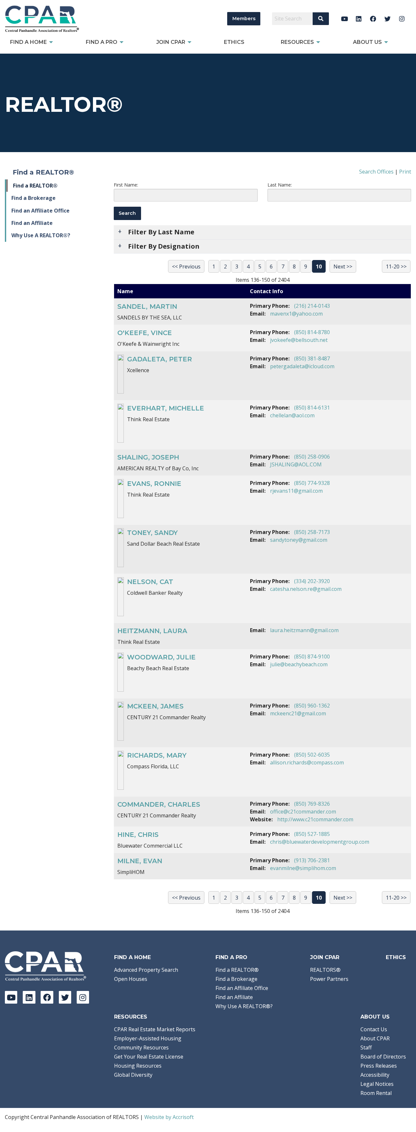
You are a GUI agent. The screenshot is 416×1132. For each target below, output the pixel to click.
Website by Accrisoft (169, 1117)
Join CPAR (324, 957)
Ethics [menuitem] (234, 42)
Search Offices (376, 171)
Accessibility (374, 1074)
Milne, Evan (139, 861)
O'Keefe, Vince (144, 333)
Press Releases (378, 1065)
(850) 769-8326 (312, 803)
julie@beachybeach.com (299, 664)
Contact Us (373, 1029)
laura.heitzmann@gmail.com (304, 630)
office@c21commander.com (303, 811)
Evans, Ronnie (154, 484)
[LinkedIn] (359, 19)
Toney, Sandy (152, 533)
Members (243, 18)
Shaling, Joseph (148, 457)
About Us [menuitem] (367, 42)
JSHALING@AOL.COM (296, 464)
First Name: (126, 185)
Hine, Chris (138, 835)
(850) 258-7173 (312, 532)
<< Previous (186, 266)
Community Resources (141, 1047)
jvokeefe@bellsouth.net (299, 340)
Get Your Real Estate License (148, 1056)
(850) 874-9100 (312, 656)
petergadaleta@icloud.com (302, 366)
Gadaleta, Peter (159, 359)
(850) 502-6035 (312, 754)
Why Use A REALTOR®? (40, 235)
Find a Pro (231, 957)
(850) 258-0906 (312, 456)
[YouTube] (344, 19)
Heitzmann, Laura (152, 631)
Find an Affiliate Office (40, 210)
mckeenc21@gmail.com (298, 713)
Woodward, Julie (161, 657)
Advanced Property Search (146, 969)
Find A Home (132, 957)
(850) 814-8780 (312, 332)
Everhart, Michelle (165, 408)
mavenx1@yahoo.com (296, 313)
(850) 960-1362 (312, 705)
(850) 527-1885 (312, 834)
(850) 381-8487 (312, 358)
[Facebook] (373, 19)
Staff (366, 1047)
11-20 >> (396, 266)
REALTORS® (325, 969)
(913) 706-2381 (312, 860)
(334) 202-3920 (312, 581)
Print (405, 171)
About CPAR (375, 1038)
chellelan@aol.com (292, 415)
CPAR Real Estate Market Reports (154, 1029)
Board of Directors (383, 1056)
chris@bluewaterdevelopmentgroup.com (319, 841)
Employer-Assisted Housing (147, 1038)
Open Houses (130, 978)
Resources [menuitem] (297, 42)
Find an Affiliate (32, 223)
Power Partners (329, 978)
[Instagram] (402, 19)
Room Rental (376, 1093)
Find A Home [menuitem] (28, 42)
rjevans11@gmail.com (296, 490)
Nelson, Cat (150, 582)
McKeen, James (155, 706)
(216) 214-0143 (312, 305)
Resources (130, 1017)
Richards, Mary (157, 755)
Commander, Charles (158, 804)
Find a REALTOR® (35, 185)
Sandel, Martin (147, 306)
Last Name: (279, 185)
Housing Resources (138, 1065)
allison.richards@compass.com (307, 762)
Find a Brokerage (33, 198)
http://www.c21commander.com (315, 819)
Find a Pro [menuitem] (101, 42)
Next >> (342, 266)
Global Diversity (133, 1074)
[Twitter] (388, 19)
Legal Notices (377, 1083)
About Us (375, 1017)
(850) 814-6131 (312, 407)
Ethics (396, 957)
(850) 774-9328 (312, 483)
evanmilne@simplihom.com (303, 868)
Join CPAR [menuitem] (170, 42)
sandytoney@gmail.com (298, 539)
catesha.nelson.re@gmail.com (306, 588)
